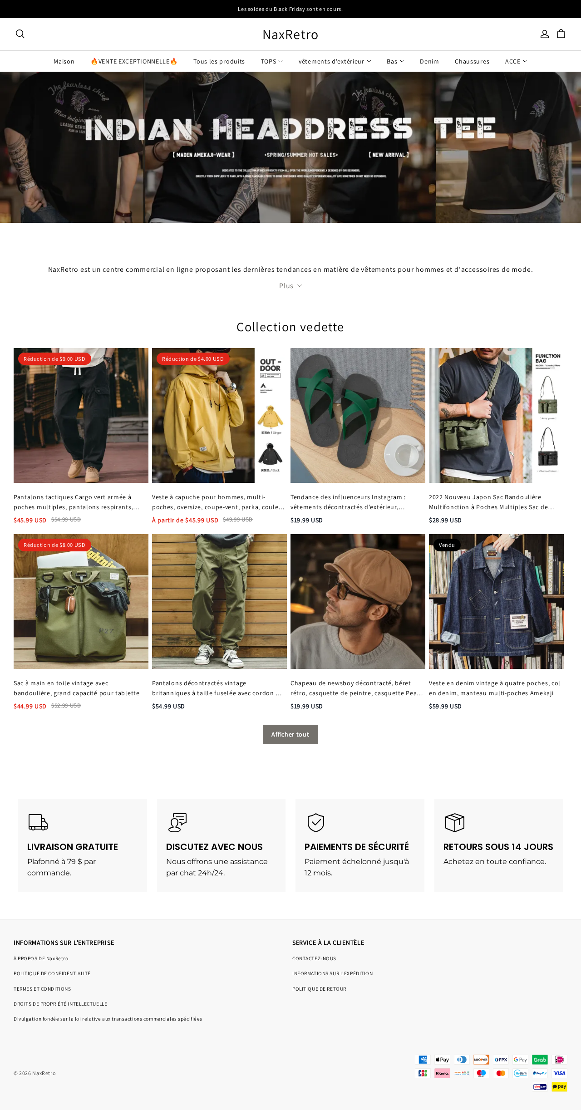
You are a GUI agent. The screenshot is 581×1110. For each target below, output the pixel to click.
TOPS (268, 61)
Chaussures (472, 61)
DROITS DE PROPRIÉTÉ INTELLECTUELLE (60, 1003)
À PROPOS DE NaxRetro (41, 958)
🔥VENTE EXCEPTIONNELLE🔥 (133, 61)
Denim (429, 61)
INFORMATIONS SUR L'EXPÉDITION (332, 973)
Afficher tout (290, 734)
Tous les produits (219, 61)
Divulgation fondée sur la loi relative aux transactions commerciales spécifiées (108, 1018)
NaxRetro (290, 34)
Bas (392, 61)
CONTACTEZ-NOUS (314, 958)
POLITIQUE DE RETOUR (319, 988)
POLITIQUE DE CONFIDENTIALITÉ (52, 973)
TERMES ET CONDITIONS (42, 988)
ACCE (513, 61)
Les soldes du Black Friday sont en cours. (290, 9)
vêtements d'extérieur (331, 61)
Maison (64, 61)
